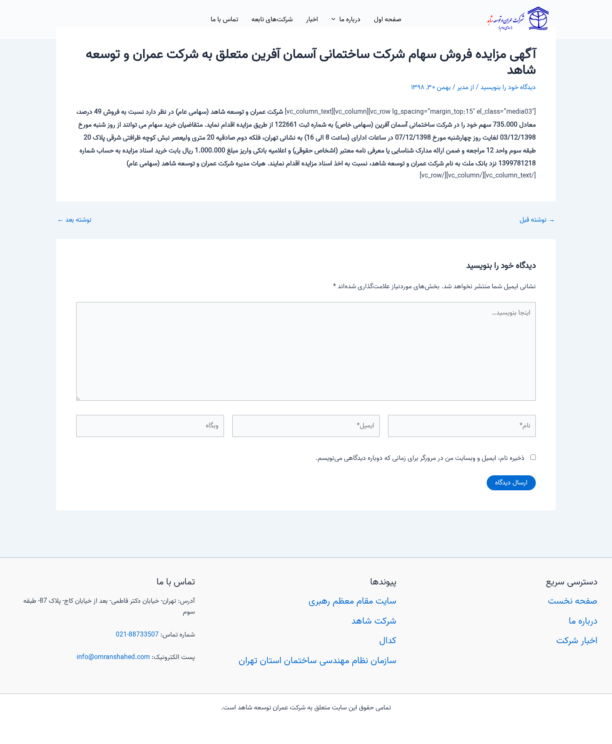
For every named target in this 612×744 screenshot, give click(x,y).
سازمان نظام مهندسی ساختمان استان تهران (317, 660)
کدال (387, 640)
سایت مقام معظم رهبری (352, 601)
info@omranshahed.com (113, 657)
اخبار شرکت (576, 640)
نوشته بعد (74, 220)
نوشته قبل (537, 220)
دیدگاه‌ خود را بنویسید (508, 87)
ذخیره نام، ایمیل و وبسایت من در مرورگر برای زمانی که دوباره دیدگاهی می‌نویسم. (420, 458)
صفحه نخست (572, 601)
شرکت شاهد (373, 621)
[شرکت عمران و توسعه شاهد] (518, 19)
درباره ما (583, 621)
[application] (335, 19)
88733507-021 (137, 634)
